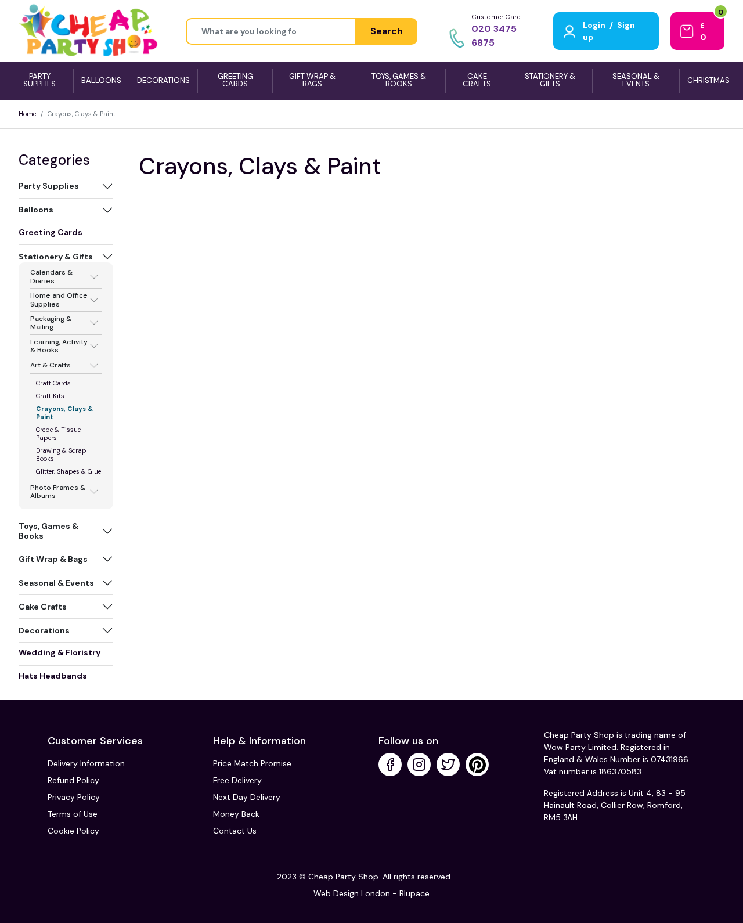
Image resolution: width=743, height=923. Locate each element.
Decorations (44, 630)
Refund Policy (73, 780)
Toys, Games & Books (48, 531)
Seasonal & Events (56, 583)
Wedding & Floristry (59, 652)
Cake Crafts (43, 606)
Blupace (414, 893)
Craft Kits (50, 396)
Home (27, 114)
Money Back (236, 814)
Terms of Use (73, 814)
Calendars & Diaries (51, 276)
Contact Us (235, 830)
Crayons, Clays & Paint (64, 413)
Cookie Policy (73, 830)
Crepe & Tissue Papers (58, 434)
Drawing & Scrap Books (61, 454)
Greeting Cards (50, 232)
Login (594, 25)
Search (386, 31)
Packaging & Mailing (50, 323)
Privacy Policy (74, 797)
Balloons (36, 209)
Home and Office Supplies (59, 299)
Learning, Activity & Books (59, 346)
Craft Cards (53, 383)
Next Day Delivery (246, 797)
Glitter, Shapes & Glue (68, 471)
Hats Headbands (53, 675)
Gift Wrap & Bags (53, 559)
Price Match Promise (252, 763)
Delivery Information (86, 763)
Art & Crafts (50, 365)
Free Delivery (237, 780)
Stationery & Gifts (56, 256)
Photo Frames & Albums (57, 492)
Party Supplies (49, 186)
